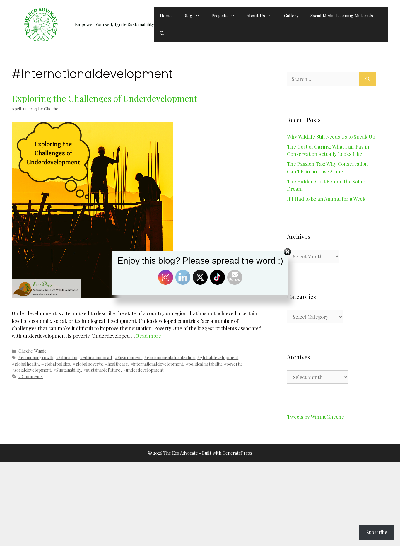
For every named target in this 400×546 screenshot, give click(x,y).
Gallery (291, 15)
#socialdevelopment (31, 370)
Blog (187, 15)
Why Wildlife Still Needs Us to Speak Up (331, 136)
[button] (162, 33)
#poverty (232, 364)
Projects (219, 15)
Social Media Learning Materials (341, 15)
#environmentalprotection (169, 357)
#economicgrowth (35, 357)
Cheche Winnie (32, 351)
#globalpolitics (55, 364)
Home (166, 15)
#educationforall (96, 357)
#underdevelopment (143, 370)
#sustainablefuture (101, 370)
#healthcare (116, 364)
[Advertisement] (175, 503)
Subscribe (376, 532)
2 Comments (30, 376)
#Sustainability (67, 370)
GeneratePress (237, 453)
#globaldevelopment (217, 357)
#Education (66, 357)
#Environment (128, 357)
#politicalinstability (203, 364)
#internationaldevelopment (157, 364)
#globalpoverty (87, 364)
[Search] (367, 79)
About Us (256, 15)
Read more (148, 335)
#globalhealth (25, 364)
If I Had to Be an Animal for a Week (326, 198)
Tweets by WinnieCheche (315, 416)
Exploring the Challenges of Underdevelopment (104, 98)
